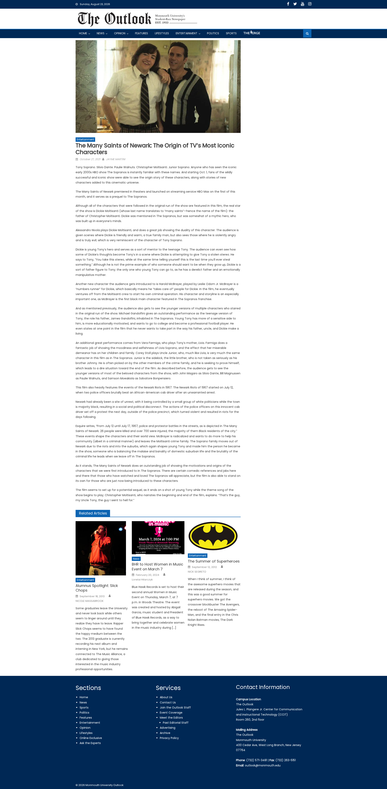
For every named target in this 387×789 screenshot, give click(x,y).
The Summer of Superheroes (214, 561)
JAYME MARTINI (115, 159)
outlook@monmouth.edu (263, 765)
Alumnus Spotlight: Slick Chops (97, 588)
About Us (166, 697)
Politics (213, 33)
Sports (231, 33)
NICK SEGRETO (197, 572)
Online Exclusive (91, 738)
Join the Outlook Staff (175, 708)
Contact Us (168, 702)
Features (141, 33)
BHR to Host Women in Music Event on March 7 (157, 566)
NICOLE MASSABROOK (90, 601)
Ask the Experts (90, 743)
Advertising (167, 728)
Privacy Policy (169, 738)
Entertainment (186, 33)
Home (83, 33)
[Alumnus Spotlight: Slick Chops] (102, 548)
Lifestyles (162, 33)
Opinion (119, 33)
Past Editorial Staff (175, 723)
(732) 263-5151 (286, 760)
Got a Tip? (251, 34)
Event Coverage (171, 713)
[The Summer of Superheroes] (214, 536)
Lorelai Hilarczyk (142, 579)
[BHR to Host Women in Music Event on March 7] (158, 537)
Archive (165, 733)
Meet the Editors (171, 718)
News (100, 33)
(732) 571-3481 (256, 760)
